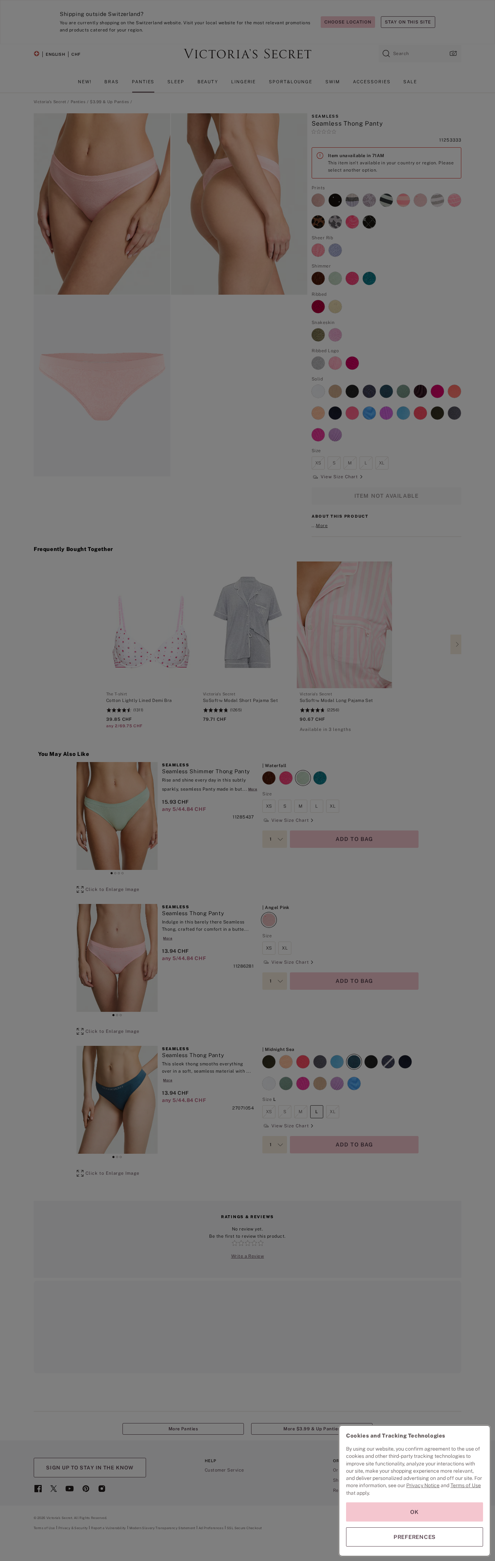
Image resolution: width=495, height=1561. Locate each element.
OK (414, 1512)
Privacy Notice (423, 1485)
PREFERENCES (415, 1537)
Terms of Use (465, 1485)
